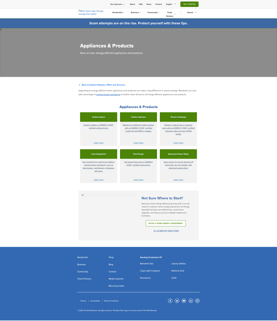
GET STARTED (189, 4)
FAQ (141, 4)
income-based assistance (108, 94)
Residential (117, 12)
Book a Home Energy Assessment (166, 223)
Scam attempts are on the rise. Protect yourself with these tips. (138, 23)
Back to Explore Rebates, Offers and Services (103, 85)
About (132, 4)
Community (152, 12)
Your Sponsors (116, 4)
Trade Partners (169, 14)
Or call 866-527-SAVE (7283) (166, 231)
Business (135, 12)
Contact (158, 4)
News (149, 4)
